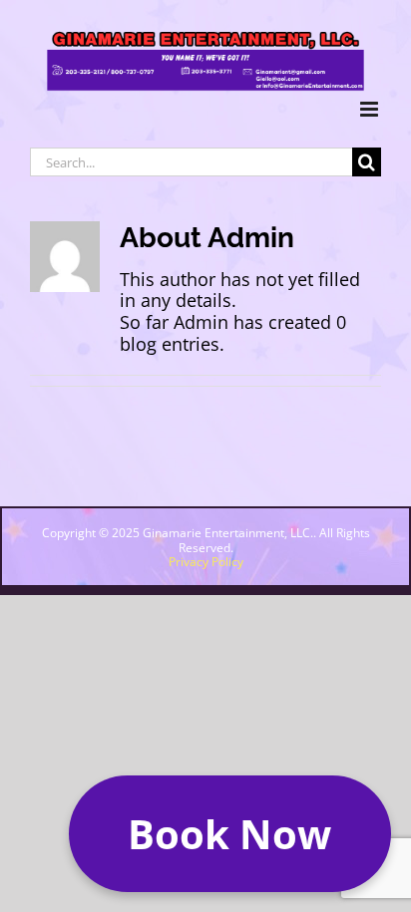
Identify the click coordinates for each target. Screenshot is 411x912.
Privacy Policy (206, 561)
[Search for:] (191, 160)
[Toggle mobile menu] (370, 109)
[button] (230, 833)
